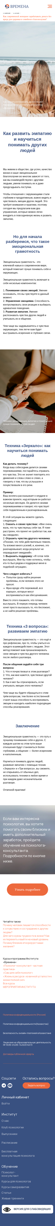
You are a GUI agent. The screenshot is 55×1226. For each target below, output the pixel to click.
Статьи (16, 13)
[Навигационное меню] (50, 6)
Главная (6, 13)
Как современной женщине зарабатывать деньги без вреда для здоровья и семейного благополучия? (27, 18)
